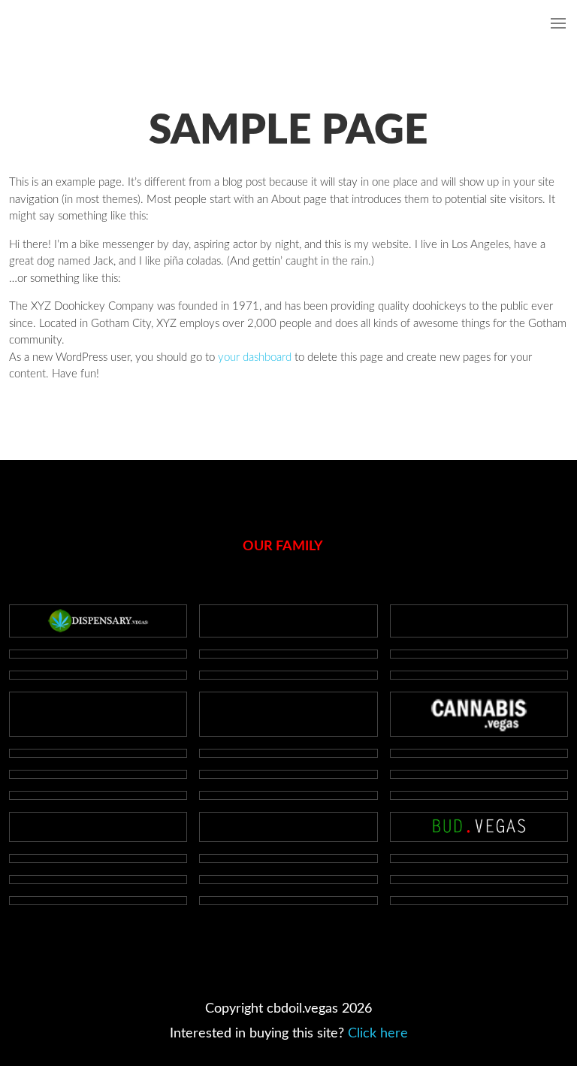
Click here (378, 1033)
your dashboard (255, 357)
